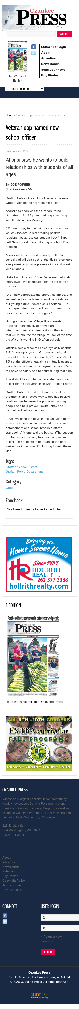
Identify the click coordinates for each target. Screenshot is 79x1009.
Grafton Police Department (24, 471)
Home (9, 115)
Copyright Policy (13, 880)
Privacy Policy (12, 889)
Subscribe (9, 871)
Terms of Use (11, 885)
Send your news (53, 69)
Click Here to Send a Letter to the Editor (33, 509)
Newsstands (50, 63)
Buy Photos (50, 75)
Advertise (48, 58)
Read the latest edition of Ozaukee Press (34, 701)
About (45, 52)
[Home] (39, 28)
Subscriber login (53, 46)
